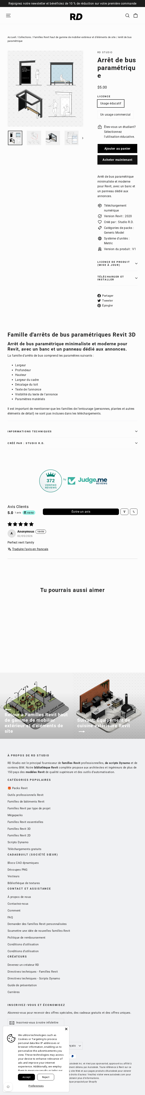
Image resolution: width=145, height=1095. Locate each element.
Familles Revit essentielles (25, 822)
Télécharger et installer (110, 278)
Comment (14, 910)
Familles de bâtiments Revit (26, 801)
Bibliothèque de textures (24, 883)
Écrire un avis (81, 511)
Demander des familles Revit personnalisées (37, 924)
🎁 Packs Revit (18, 788)
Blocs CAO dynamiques (23, 863)
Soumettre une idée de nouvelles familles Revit (39, 930)
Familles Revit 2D (19, 835)
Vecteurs (13, 876)
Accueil (12, 37)
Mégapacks (15, 815)
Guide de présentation (22, 985)
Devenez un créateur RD (23, 965)
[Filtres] (124, 512)
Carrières (14, 992)
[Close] (66, 1029)
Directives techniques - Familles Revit (33, 971)
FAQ (10, 917)
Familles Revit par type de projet (29, 808)
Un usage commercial (115, 114)
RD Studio (105, 52)
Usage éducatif (110, 103)
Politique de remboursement (26, 937)
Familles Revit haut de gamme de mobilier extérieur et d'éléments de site (74, 37)
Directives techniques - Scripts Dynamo (34, 978)
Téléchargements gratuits (25, 849)
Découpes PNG (18, 869)
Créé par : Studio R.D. (26, 443)
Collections (24, 37)
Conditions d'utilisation (23, 944)
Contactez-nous (18, 903)
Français (70, 1045)
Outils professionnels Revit (26, 795)
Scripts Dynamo (18, 842)
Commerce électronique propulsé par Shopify (72, 1081)
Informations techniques (30, 431)
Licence (104, 96)
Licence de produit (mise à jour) (113, 263)
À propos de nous (19, 897)
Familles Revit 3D (19, 829)
